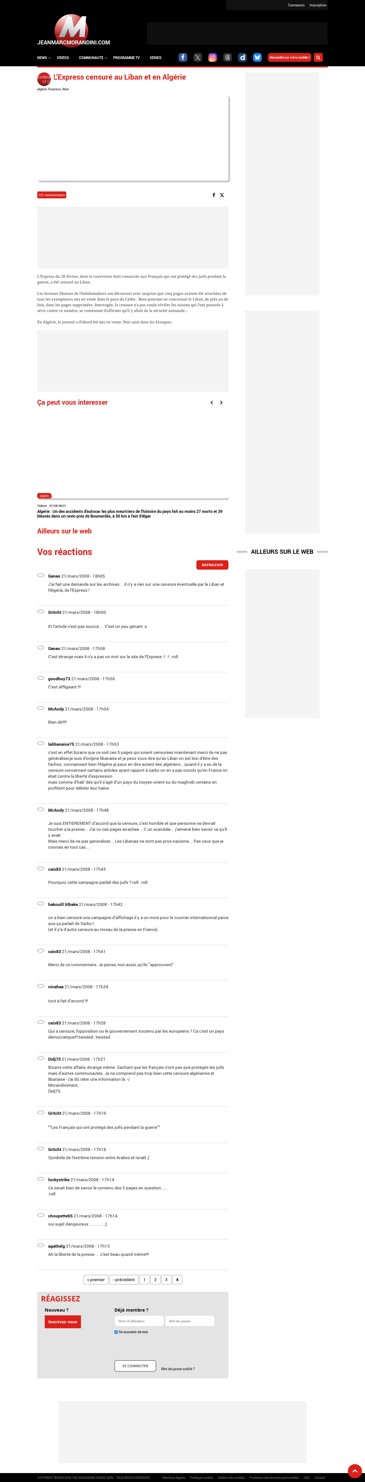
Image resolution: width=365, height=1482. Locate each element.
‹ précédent (124, 1279)
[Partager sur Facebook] (215, 195)
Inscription (318, 5)
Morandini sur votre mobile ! (290, 57)
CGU (307, 1478)
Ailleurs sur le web (282, 552)
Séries (155, 57)
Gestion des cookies (231, 1478)
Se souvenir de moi (133, 1331)
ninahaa (56, 986)
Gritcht (54, 612)
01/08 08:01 (57, 505)
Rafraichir (212, 564)
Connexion (296, 5)
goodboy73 (59, 678)
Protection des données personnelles (274, 1478)
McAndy (56, 709)
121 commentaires (51, 195)
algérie (42, 89)
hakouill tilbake (63, 904)
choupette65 (60, 1216)
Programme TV (126, 57)
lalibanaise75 (61, 744)
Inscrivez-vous (62, 1322)
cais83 (54, 869)
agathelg (56, 1246)
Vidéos (63, 57)
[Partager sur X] (223, 195)
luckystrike (59, 1179)
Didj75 (54, 1059)
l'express (54, 89)
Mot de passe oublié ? (178, 1368)
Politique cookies (201, 1478)
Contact (320, 1478)
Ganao (54, 576)
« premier (96, 1279)
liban (65, 89)
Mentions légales (173, 1478)
